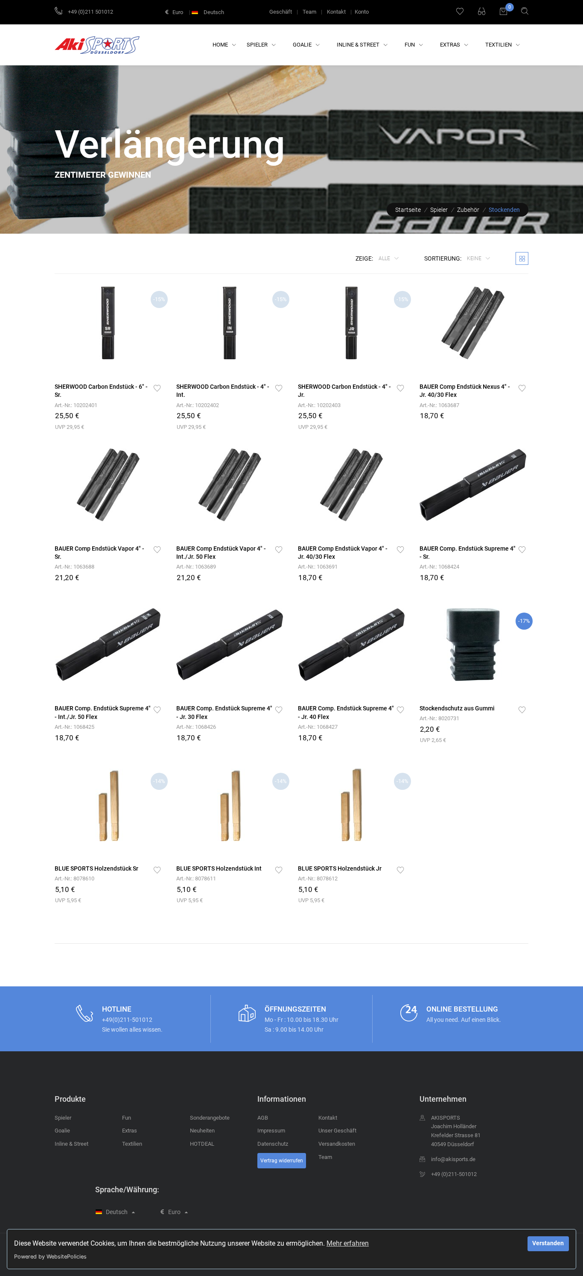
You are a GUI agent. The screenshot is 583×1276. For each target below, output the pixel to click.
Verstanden (548, 1243)
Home (221, 44)
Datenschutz (272, 1144)
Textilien (499, 44)
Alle (385, 258)
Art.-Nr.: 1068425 (74, 727)
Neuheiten (202, 1130)
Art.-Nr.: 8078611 (196, 878)
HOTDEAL (202, 1144)
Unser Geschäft (337, 1130)
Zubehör (468, 209)
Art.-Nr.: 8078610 (74, 878)
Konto (362, 12)
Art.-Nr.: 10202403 (319, 405)
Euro (177, 12)
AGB (262, 1118)
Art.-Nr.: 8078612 (318, 878)
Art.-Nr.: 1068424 (439, 566)
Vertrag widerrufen (281, 1161)
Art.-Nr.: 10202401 (76, 405)
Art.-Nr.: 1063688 (74, 566)
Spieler (258, 44)
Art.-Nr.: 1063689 (196, 566)
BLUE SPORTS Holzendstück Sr (96, 868)
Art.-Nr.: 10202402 (197, 405)
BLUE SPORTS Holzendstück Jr (340, 868)
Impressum (271, 1130)
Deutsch (213, 12)
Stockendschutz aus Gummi (457, 708)
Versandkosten (336, 1144)
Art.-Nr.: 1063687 (439, 405)
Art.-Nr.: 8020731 (439, 718)
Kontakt (336, 12)
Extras (450, 44)
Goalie (303, 44)
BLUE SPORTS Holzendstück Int (219, 868)
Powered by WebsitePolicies (50, 1256)
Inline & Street (359, 44)
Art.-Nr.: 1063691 (318, 566)
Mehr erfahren (347, 1243)
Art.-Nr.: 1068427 (318, 727)
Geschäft (280, 12)
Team (309, 12)
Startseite (408, 209)
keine (475, 258)
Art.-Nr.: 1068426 (196, 727)
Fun (410, 44)
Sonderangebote (210, 1118)
